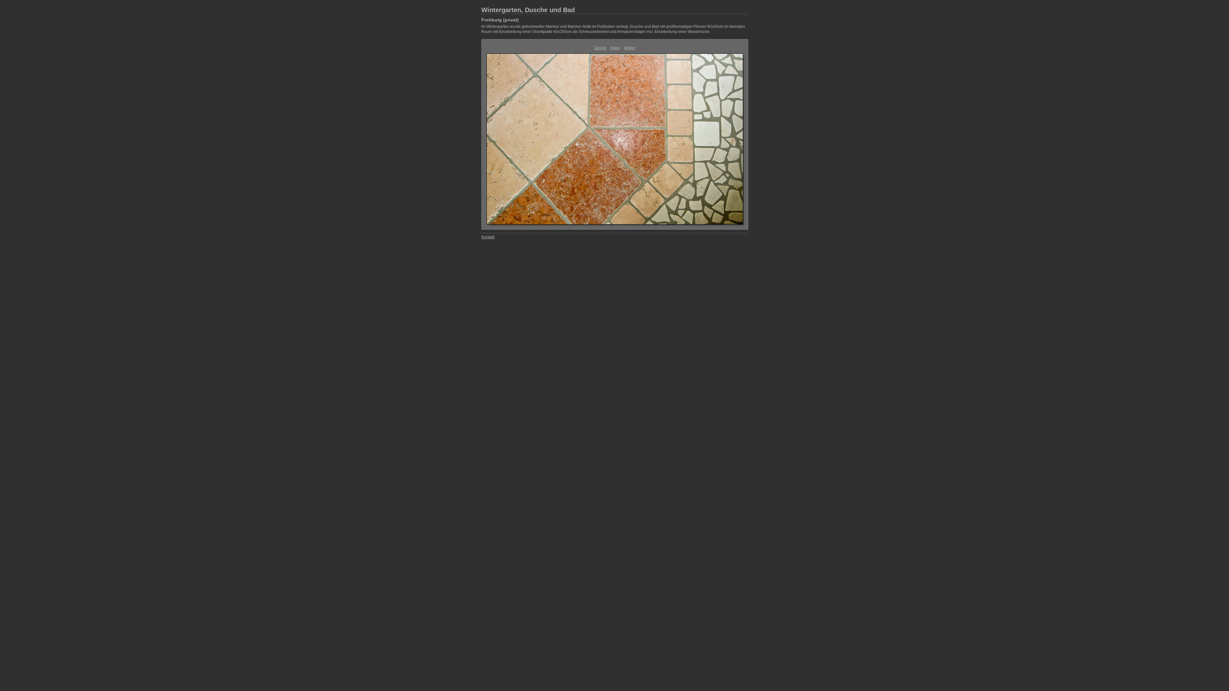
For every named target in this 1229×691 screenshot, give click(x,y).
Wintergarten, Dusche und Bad (528, 9)
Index (615, 48)
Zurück (600, 48)
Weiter (629, 48)
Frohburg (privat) (500, 19)
